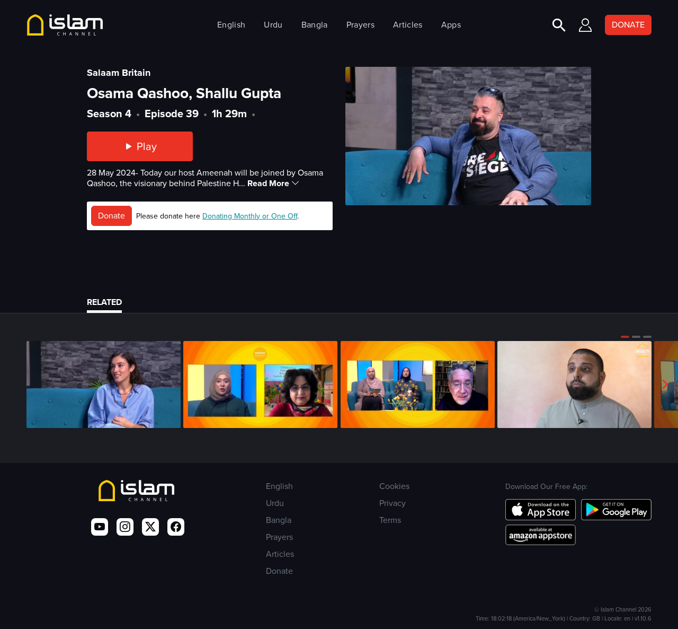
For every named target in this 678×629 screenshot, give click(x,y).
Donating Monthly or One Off (249, 216)
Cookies (394, 486)
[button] (625, 337)
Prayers (360, 25)
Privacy (392, 503)
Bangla (314, 25)
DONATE (628, 25)
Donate (111, 215)
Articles (407, 25)
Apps (451, 25)
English (231, 25)
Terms (390, 520)
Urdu (273, 25)
